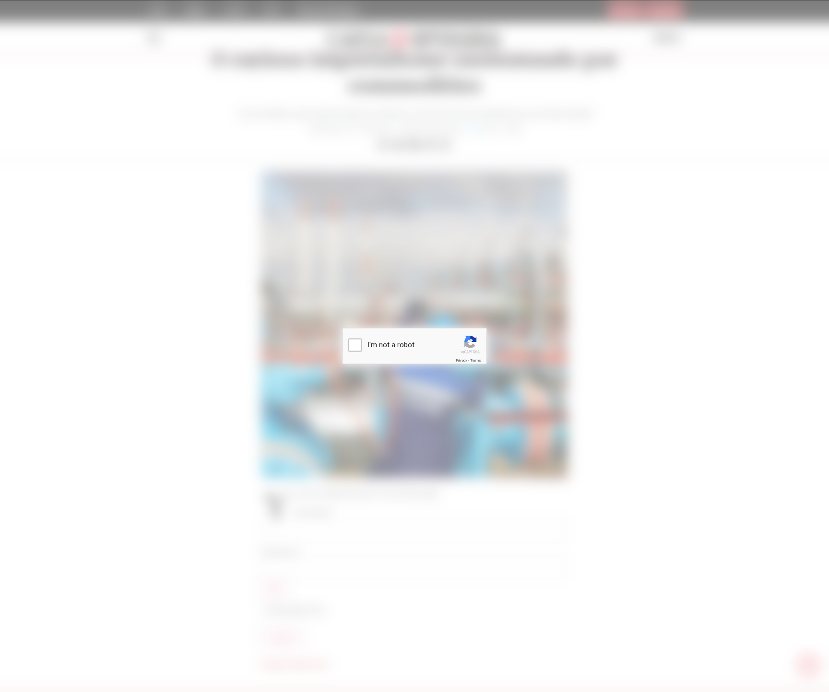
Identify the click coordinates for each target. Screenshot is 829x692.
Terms (475, 360)
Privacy (461, 360)
